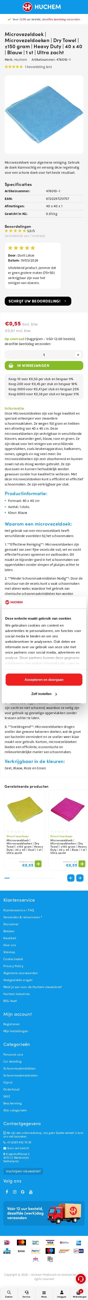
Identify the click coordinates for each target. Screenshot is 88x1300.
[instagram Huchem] (14, 1191)
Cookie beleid (13, 959)
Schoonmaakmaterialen (20, 1075)
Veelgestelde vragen (18, 980)
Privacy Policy (13, 966)
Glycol (8, 1082)
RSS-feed (10, 1001)
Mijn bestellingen (15, 1031)
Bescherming (12, 1103)
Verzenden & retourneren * (22, 917)
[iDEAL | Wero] (8, 1245)
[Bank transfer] (23, 1253)
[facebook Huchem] (6, 1191)
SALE (6, 1096)
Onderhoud (11, 1089)
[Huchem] (44, 7)
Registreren (11, 1024)
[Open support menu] (80, 1278)
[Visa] (51, 1245)
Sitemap (9, 952)
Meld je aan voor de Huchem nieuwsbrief (32, 987)
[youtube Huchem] (30, 1191)
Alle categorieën (15, 1110)
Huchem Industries (16, 994)
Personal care (13, 1054)
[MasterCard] (23, 1245)
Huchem (20, 60)
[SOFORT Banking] (66, 1253)
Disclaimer (11, 924)
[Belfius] (66, 1245)
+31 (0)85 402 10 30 (18, 1142)
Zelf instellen (41, 694)
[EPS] (37, 1261)
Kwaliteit (9, 938)
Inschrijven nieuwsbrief (23, 1171)
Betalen (8, 931)
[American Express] (80, 1245)
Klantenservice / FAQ (18, 910)
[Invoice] (51, 1261)
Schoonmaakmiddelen (19, 1068)
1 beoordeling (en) (38, 67)
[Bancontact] (37, 1245)
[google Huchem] (22, 1191)
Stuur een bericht (17, 1148)
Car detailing (12, 1061)
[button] (79, 878)
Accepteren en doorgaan (44, 679)
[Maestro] (51, 1253)
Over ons (9, 945)
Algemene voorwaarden (20, 973)
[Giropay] (80, 1253)
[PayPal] (37, 1253)
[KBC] (8, 1253)
